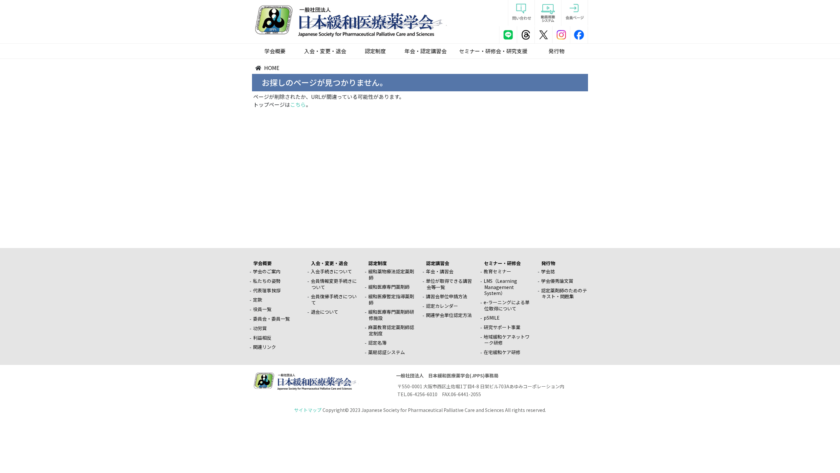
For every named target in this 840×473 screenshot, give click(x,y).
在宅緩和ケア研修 (502, 352)
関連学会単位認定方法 (449, 315)
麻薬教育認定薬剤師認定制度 (391, 330)
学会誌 (548, 271)
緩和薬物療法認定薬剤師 (391, 274)
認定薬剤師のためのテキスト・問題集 (564, 293)
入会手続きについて (331, 271)
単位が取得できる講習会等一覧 (449, 284)
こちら (298, 104)
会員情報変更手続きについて (334, 284)
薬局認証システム (386, 352)
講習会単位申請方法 (446, 296)
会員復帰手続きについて (334, 299)
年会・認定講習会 (426, 51)
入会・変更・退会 (325, 51)
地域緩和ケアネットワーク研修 (507, 339)
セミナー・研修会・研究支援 (493, 51)
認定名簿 (377, 342)
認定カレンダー (442, 306)
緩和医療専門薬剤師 (389, 286)
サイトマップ (308, 410)
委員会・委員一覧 (271, 318)
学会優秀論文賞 (557, 281)
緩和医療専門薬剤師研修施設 (391, 314)
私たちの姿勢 (267, 281)
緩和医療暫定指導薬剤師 (391, 299)
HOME (271, 68)
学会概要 (274, 51)
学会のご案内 (267, 271)
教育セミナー (497, 271)
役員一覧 (262, 309)
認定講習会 (437, 263)
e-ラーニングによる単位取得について (507, 305)
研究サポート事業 (502, 327)
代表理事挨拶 (267, 290)
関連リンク (264, 347)
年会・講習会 (439, 271)
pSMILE (492, 317)
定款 (257, 299)
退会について (324, 311)
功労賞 (260, 328)
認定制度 (375, 51)
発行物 (556, 51)
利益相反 (262, 337)
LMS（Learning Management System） (500, 287)
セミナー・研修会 (502, 263)
